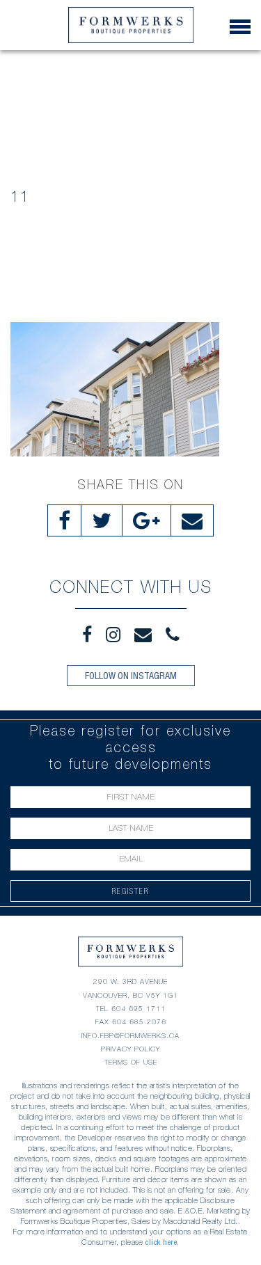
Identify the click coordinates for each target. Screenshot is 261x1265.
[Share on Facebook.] (64, 520)
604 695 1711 (138, 1008)
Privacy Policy (130, 1049)
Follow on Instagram (131, 675)
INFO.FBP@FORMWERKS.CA (130, 1036)
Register (130, 891)
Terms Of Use (130, 1062)
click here (161, 1242)
